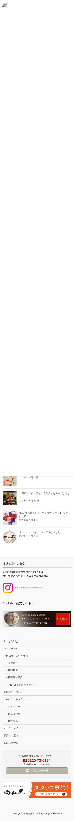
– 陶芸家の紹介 (14, 677)
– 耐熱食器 (12, 721)
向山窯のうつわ (12, 692)
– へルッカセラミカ (17, 699)
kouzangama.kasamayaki (29, 587)
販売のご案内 (11, 735)
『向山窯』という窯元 (16, 655)
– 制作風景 (12, 670)
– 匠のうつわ (13, 713)
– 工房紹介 (12, 662)
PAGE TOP (69, 793)
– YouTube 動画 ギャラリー (21, 684)
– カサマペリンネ (15, 706)
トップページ (11, 648)
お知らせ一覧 (11, 742)
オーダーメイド (12, 728)
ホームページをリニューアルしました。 (41, 532)
